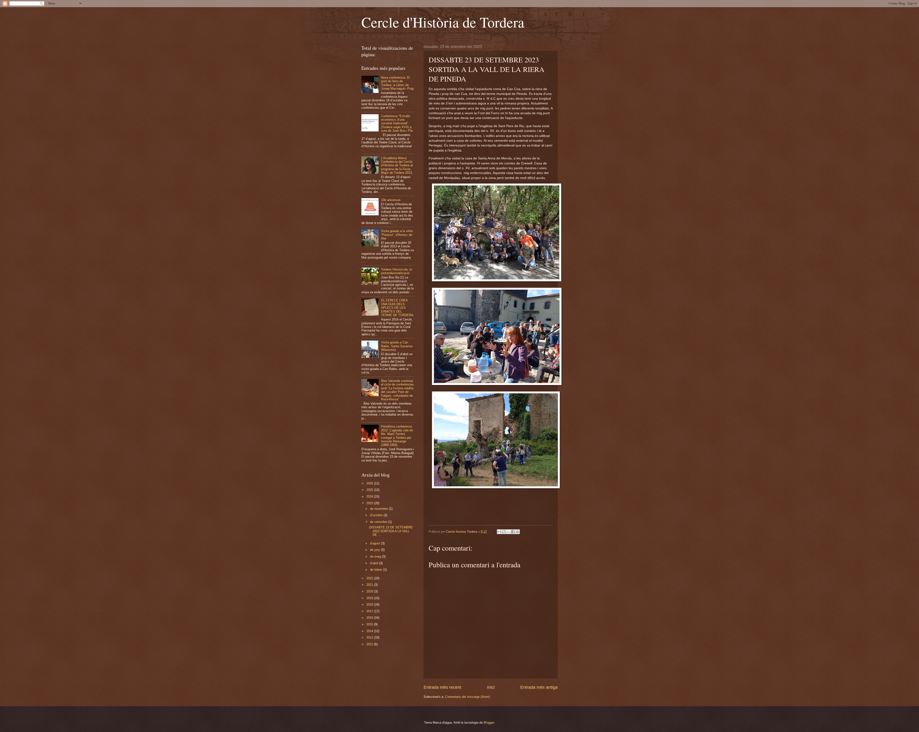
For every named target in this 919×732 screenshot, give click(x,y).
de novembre (379, 508)
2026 (370, 483)
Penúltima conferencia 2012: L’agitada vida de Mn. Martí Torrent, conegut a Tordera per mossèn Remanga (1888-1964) (397, 436)
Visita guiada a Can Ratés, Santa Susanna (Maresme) (396, 346)
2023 (370, 503)
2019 (370, 598)
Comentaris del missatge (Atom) (467, 697)
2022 (370, 578)
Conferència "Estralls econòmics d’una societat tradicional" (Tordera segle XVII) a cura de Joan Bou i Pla (397, 123)
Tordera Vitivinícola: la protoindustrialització (396, 271)
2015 (370, 624)
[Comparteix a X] (508, 531)
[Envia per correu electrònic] (499, 531)
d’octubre (377, 515)
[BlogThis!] (503, 531)
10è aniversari (390, 200)
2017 (370, 611)
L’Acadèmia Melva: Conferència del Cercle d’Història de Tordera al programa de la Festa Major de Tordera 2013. (397, 165)
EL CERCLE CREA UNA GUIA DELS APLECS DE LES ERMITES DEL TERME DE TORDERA (397, 307)
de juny (375, 550)
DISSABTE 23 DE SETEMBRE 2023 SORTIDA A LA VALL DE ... (391, 531)
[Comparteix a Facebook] (512, 531)
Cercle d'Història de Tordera (442, 22)
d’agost (375, 543)
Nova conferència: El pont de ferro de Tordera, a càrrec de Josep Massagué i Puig (397, 83)
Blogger (489, 722)
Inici (491, 687)
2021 (370, 584)
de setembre (379, 522)
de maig (376, 556)
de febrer (376, 569)
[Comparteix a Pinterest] (517, 531)
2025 (370, 490)
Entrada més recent (442, 687)
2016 (370, 617)
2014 (370, 631)
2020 (370, 591)
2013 (370, 637)
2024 (370, 496)
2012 (370, 644)
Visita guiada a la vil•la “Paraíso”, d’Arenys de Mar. (397, 234)
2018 (370, 604)
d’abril (374, 563)
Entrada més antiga (539, 687)
